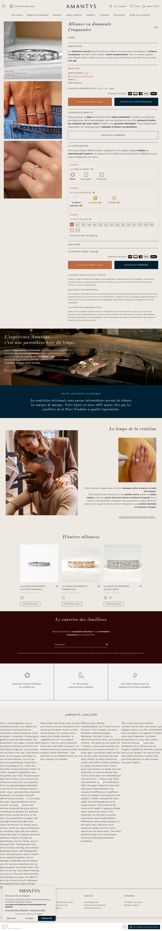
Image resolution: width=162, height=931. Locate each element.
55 (123, 224)
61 (72, 230)
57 (134, 224)
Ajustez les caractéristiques (136, 102)
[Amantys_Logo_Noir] (81, 5)
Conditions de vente (133, 902)
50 (95, 224)
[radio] (72, 177)
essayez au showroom (113, 135)
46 (72, 224)
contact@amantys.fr (92, 908)
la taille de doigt (79, 219)
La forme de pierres (80, 169)
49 (89, 224)
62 (77, 230)
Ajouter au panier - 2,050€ (90, 102)
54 (117, 224)
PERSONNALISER (30, 604)
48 (83, 224)
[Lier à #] (155, 27)
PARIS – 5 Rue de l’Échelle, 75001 (58, 902)
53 (112, 224)
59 (146, 224)
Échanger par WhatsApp (95, 905)
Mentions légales (131, 905)
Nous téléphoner (91, 902)
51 (100, 224)
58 (140, 224)
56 (129, 224)
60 (151, 224)
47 (77, 224)
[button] (157, 27)
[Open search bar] (111, 6)
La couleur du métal (81, 193)
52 (106, 224)
